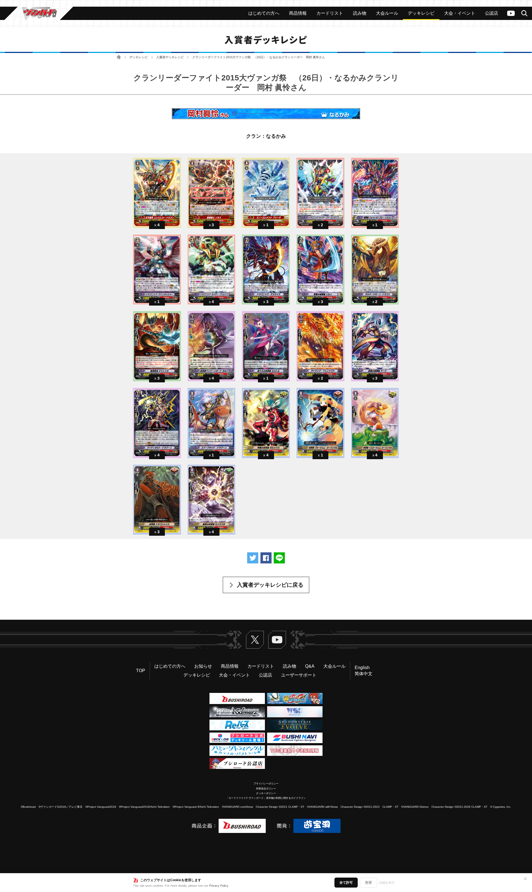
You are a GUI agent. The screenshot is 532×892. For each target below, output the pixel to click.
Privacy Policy (218, 885)
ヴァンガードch (510, 13)
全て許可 (346, 883)
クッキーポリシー (266, 793)
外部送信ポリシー (266, 788)
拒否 (368, 883)
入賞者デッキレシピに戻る (270, 585)
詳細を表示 (387, 882)
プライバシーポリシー (266, 783)
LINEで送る (279, 557)
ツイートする (252, 557)
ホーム (118, 57)
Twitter (255, 640)
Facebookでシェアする (266, 557)
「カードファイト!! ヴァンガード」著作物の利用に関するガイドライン (266, 798)
